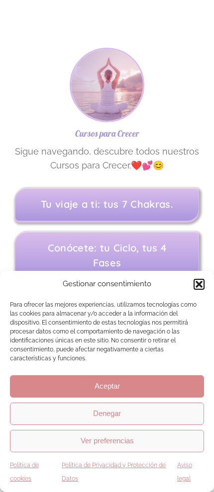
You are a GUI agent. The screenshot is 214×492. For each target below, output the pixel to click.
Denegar (107, 413)
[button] (199, 284)
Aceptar (107, 386)
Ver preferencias (107, 440)
